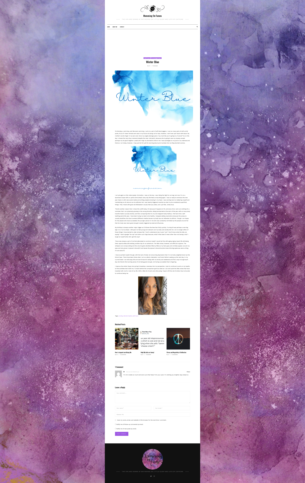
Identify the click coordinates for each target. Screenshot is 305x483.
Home (108, 27)
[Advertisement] (152, 41)
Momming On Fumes (152, 16)
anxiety (121, 316)
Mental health (128, 316)
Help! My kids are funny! (147, 352)
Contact (122, 27)
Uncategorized (156, 58)
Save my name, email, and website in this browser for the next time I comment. (141, 420)
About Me (115, 27)
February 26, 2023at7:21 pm (132, 371)
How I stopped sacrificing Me (123, 352)
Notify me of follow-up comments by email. (129, 424)
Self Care (147, 58)
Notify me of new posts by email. (126, 428)
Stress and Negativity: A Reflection (176, 352)
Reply (188, 371)
